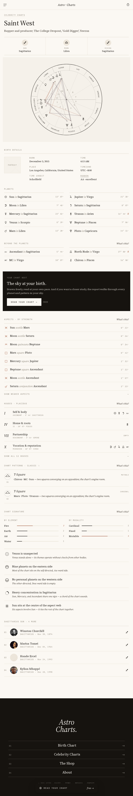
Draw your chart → (24, 302)
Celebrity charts (14, 15)
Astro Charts (66, 5)
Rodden (85, 176)
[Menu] (5, 5)
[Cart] (128, 4)
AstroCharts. (66, 725)
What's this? (123, 243)
